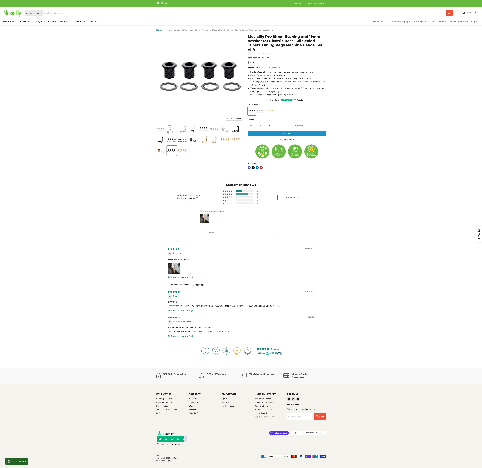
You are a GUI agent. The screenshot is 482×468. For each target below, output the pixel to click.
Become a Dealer (261, 406)
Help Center (379, 21)
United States (316, 3)
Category (38, 21)
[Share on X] (253, 167)
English (298, 3)
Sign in (224, 398)
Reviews (192, 409)
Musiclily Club (438, 21)
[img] (174, 249)
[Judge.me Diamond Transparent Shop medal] (205, 351)
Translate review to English (183, 277)
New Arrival (9, 21)
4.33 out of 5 (196, 195)
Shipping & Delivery (164, 398)
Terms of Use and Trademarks (169, 409)
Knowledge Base (458, 21)
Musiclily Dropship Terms (264, 417)
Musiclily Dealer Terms (263, 409)
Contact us (193, 402)
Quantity (251, 120)
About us (193, 398)
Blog (473, 21)
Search (158, 455)
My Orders (226, 402)
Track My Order (228, 406)
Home (159, 30)
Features (79, 21)
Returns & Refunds (164, 402)
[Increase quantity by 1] (269, 125)
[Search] (449, 13)
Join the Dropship (261, 413)
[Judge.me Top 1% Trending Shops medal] (237, 351)
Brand (51, 21)
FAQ (158, 413)
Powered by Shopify (163, 461)
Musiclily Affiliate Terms (264, 402)
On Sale (93, 21)
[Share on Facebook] (249, 167)
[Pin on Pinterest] (261, 167)
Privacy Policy (162, 406)
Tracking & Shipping (399, 21)
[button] (254, 57)
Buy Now (287, 134)
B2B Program (420, 21)
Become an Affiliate (262, 398)
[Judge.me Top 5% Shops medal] (248, 351)
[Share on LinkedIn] (257, 167)
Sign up (320, 416)
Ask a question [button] (292, 197)
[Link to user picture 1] (174, 268)
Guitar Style (65, 21)
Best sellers (25, 21)
